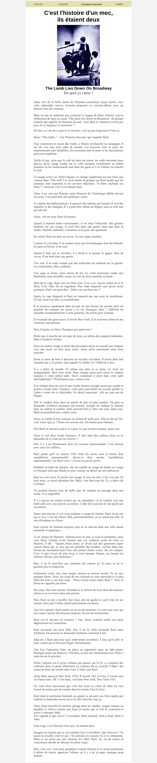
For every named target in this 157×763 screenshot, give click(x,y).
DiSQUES (63, 4)
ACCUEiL (38, 4)
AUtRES (119, 4)
